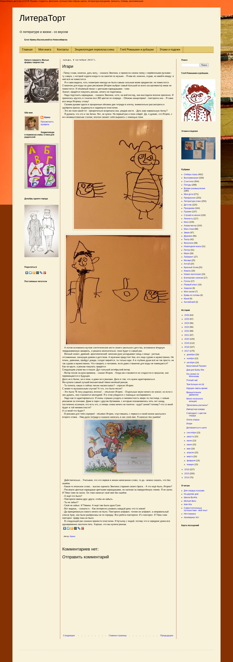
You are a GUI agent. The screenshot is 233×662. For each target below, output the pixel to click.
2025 (187, 319)
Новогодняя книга (192, 246)
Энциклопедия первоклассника (94, 49)
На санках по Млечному (192, 375)
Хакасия (188, 288)
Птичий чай (192, 380)
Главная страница (118, 635)
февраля (191, 460)
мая (189, 448)
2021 (187, 335)
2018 (187, 347)
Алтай (187, 264)
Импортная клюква (195, 409)
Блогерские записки (193, 278)
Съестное (189, 181)
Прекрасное (190, 198)
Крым (186, 298)
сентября (191, 432)
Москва (187, 260)
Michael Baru (190, 501)
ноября (190, 358)
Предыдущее (166, 635)
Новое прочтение (192, 274)
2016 (187, 469)
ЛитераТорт (42, 18)
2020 (187, 339)
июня (189, 444)
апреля (190, 452)
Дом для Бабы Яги (195, 370)
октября (191, 362)
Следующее (69, 635)
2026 (187, 315)
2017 (187, 351)
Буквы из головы (192, 295)
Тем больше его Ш (195, 384)
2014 (187, 477)
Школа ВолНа (190, 497)
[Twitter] (68, 528)
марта (190, 456)
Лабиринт (188, 257)
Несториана (190, 514)
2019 (187, 343)
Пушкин (187, 211)
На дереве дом (191, 494)
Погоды (187, 185)
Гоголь (187, 281)
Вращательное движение (193, 393)
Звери (187, 232)
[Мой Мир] (75, 528)
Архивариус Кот (191, 517)
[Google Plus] (82, 528)
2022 (187, 331)
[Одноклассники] (72, 528)
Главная (27, 49)
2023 (187, 327)
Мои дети (188, 194)
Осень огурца (192, 419)
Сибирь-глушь (191, 174)
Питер (187, 250)
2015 (187, 473)
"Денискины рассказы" (197, 405)
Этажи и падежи (169, 49)
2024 (187, 323)
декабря (191, 354)
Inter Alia (188, 504)
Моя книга (44, 49)
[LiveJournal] (79, 528)
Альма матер (190, 225)
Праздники (189, 208)
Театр (187, 239)
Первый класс (190, 284)
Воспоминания (191, 178)
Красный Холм (191, 267)
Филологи (188, 243)
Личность (188, 218)
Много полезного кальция (194, 400)
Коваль (187, 271)
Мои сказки (189, 291)
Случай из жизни (192, 215)
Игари (189, 423)
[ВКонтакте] (65, 528)
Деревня (188, 236)
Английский (189, 302)
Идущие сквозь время (196, 388)
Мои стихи (189, 229)
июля (189, 440)
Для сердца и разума (194, 490)
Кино (186, 222)
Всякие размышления (194, 188)
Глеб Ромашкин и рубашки (137, 49)
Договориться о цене (196, 427)
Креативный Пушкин (196, 366)
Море (186, 253)
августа (190, 436)
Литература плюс (192, 201)
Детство (188, 205)
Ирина (47, 117)
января (190, 464)
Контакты (63, 49)
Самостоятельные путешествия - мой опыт (196, 509)
